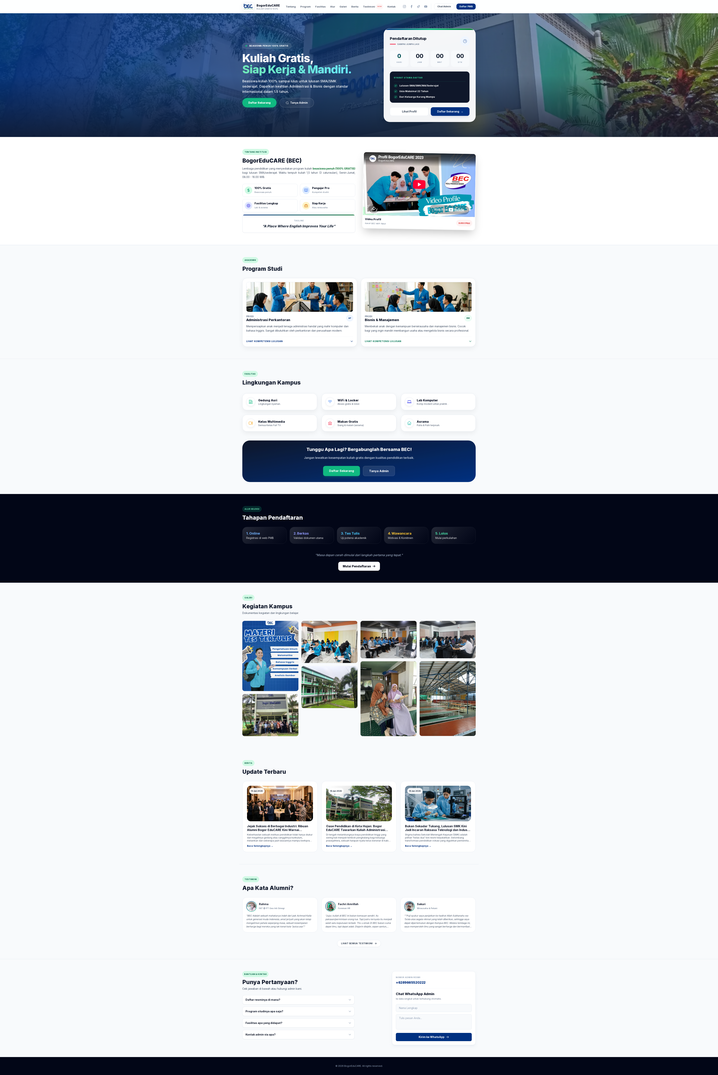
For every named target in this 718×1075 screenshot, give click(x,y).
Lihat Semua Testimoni (357, 943)
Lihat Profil (409, 111)
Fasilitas (320, 6)
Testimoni (372, 6)
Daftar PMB (466, 6)
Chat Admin (444, 6)
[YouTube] (426, 7)
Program (305, 6)
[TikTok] (419, 7)
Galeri (343, 6)
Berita (354, 6)
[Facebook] (412, 7)
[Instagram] (404, 7)
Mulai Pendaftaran (357, 566)
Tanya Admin (299, 102)
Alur (332, 6)
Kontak (391, 6)
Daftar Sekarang (259, 102)
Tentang (291, 6)
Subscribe (464, 223)
